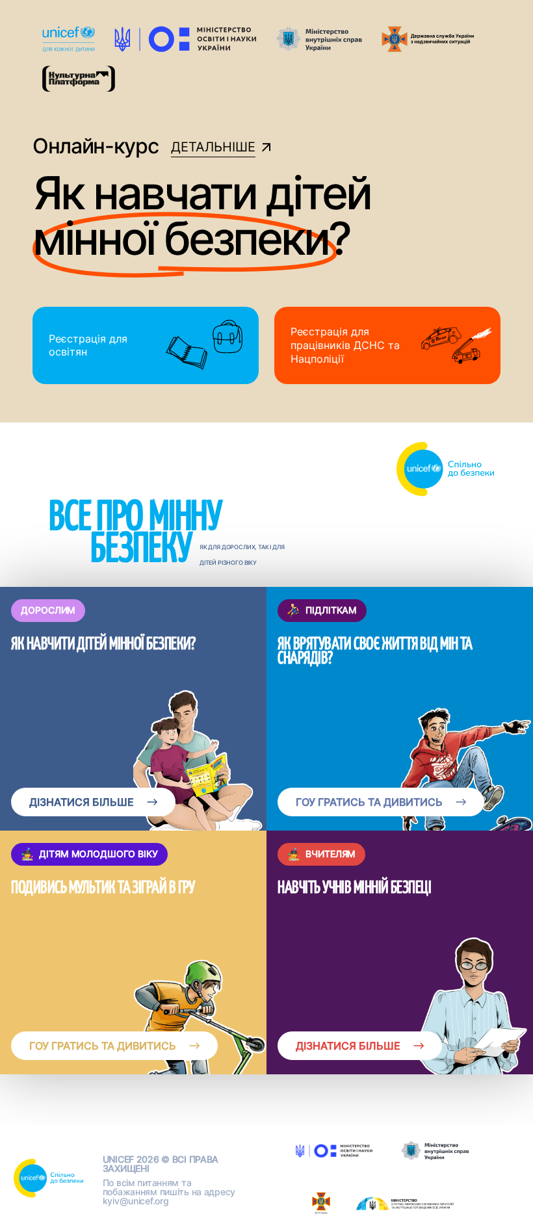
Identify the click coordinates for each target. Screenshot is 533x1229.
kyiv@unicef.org (136, 1200)
